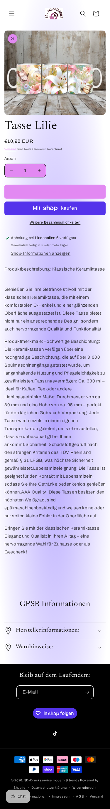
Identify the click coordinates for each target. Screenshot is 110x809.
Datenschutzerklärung (49, 787)
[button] (11, 13)
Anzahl (10, 159)
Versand (10, 149)
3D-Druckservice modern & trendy (51, 780)
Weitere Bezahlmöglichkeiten (55, 222)
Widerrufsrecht (84, 787)
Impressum (61, 796)
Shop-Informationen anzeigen (40, 253)
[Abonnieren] (86, 692)
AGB (80, 796)
